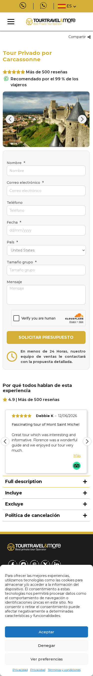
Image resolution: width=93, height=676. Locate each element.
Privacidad (20, 670)
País (12, 242)
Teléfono (15, 202)
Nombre (16, 163)
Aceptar (46, 632)
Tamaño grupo (21, 262)
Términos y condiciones (64, 670)
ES (69, 6)
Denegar (46, 645)
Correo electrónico (25, 182)
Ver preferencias (47, 659)
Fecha (14, 222)
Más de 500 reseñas (46, 72)
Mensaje (14, 282)
